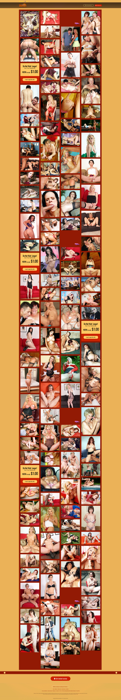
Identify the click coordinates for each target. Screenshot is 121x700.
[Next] (116, 673)
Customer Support (50, 690)
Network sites (21, 1)
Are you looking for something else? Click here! (60, 686)
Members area (100, 1)
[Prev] (4, 673)
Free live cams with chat (89, 5)
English (27, 1)
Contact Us (57, 690)
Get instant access (99, 5)
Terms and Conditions (44, 690)
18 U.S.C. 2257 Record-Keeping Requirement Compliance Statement (68, 690)
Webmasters (54, 690)
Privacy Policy (78, 690)
